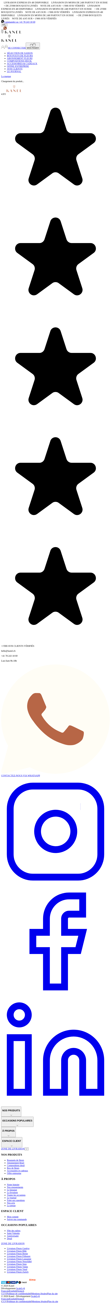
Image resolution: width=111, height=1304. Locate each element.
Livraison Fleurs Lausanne (19, 1259)
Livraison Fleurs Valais (17, 1266)
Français (5, 1291)
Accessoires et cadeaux (17, 1170)
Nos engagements (15, 1187)
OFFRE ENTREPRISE (18, 66)
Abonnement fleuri (15, 1163)
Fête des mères (13, 1230)
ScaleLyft (20, 1288)
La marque (6, 76)
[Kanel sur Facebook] (55, 995)
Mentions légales (39, 1293)
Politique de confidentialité (19, 1293)
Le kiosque (12, 1190)
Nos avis (11, 1203)
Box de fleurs (13, 1168)
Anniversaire (13, 1236)
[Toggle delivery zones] (27, 1148)
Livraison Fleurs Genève (18, 1248)
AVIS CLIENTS (14, 69)
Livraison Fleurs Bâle (17, 1251)
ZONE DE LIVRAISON (13, 1149)
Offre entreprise (14, 1173)
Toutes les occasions (16, 1195)
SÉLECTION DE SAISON (20, 53)
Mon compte (12, 1217)
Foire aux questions (16, 1200)
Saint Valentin (13, 1233)
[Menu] (2, 29)
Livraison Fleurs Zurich (17, 1272)
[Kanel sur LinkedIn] (55, 1105)
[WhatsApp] (5, 29)
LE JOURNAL (14, 71)
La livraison (12, 1192)
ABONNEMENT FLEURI (19, 58)
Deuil (9, 1238)
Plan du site (52, 1293)
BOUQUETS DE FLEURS (20, 55)
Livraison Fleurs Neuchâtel (19, 1261)
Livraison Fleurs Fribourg (18, 1256)
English (12, 1291)
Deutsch (20, 1291)
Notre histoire (13, 1184)
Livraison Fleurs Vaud (17, 1269)
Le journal (11, 1197)
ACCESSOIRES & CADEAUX (22, 63)
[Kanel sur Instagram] (55, 885)
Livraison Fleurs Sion (17, 1264)
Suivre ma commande (17, 1219)
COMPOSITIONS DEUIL (19, 61)
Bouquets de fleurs (15, 1160)
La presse (11, 1205)
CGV (3, 1293)
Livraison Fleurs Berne (17, 1253)
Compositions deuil (16, 1165)
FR (3, 25)
